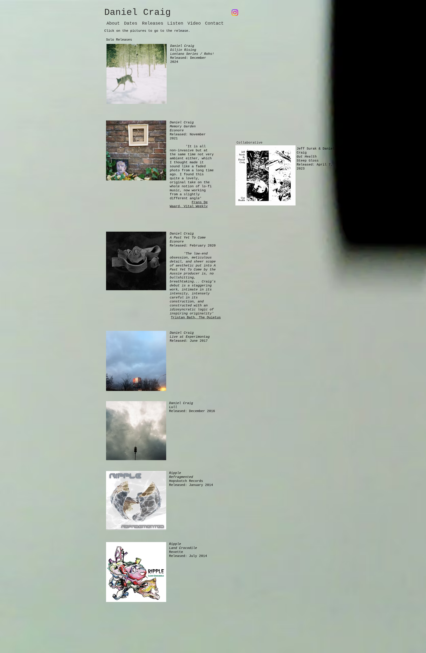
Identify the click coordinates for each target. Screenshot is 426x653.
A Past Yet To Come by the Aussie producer (193, 270)
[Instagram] (235, 12)
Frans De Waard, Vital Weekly (189, 204)
